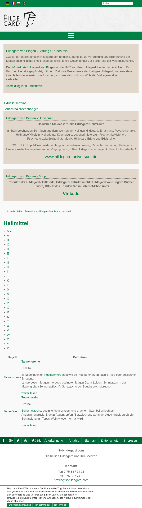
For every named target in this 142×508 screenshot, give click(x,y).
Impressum (131, 440)
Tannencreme (12, 377)
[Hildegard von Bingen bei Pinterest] (32, 440)
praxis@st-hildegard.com (71, 480)
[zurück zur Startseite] (51, 19)
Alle (9, 231)
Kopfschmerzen (54, 374)
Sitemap (90, 440)
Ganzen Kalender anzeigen (20, 109)
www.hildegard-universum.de (71, 156)
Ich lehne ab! (60, 504)
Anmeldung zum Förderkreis (24, 86)
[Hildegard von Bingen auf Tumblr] (39, 440)
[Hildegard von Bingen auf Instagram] (10, 440)
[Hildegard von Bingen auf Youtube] (25, 440)
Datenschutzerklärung (20, 504)
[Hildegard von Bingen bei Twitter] (18, 440)
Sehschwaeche (31, 410)
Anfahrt (74, 440)
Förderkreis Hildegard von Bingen (33, 67)
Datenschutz (109, 440)
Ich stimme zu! (42, 504)
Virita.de (71, 193)
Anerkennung (54, 440)
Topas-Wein (11, 411)
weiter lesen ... (31, 393)
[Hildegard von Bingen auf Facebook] (3, 440)
